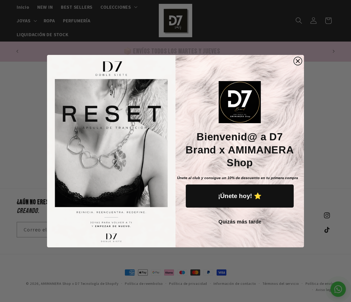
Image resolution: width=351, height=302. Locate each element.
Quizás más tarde (239, 222)
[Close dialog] (298, 61)
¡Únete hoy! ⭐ (240, 195)
